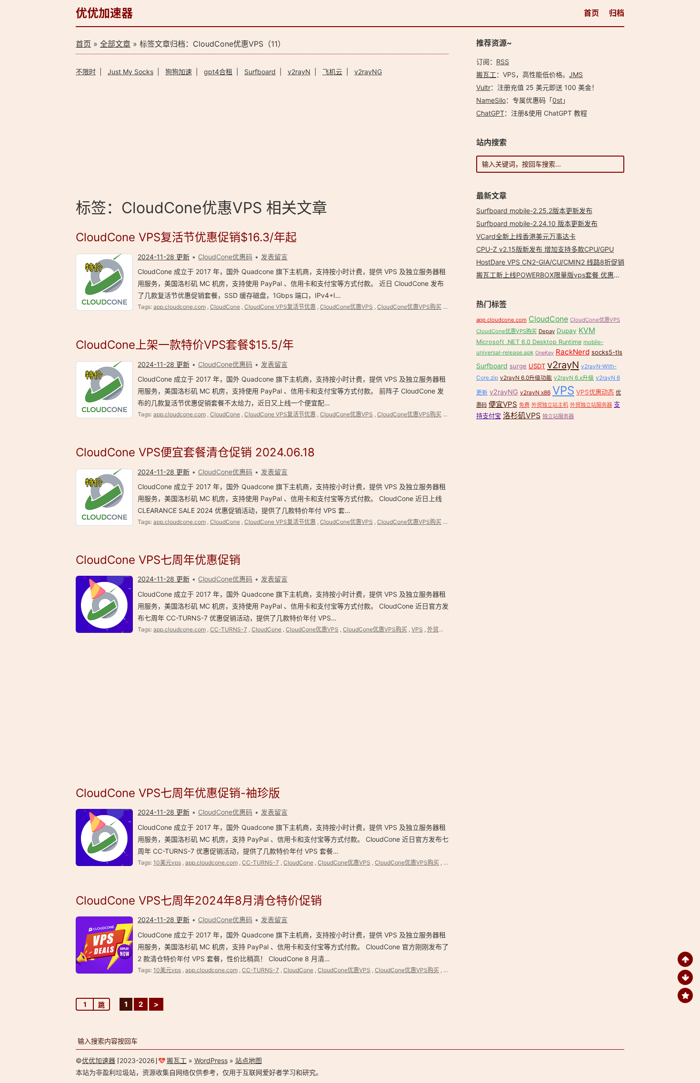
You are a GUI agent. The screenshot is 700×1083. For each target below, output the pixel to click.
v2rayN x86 (535, 392)
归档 (616, 13)
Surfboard (260, 72)
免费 (524, 405)
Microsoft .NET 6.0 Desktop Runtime (528, 341)
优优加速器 (104, 13)
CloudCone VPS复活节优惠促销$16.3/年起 (186, 237)
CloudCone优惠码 (225, 257)
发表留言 (274, 257)
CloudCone (225, 306)
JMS (576, 74)
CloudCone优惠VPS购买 (409, 306)
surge (518, 366)
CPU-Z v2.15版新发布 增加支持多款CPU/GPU (545, 249)
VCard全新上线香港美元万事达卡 (526, 236)
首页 (591, 13)
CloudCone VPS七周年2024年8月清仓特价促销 (199, 900)
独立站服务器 (558, 416)
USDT (537, 366)
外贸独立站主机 (447, 629)
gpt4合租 (218, 72)
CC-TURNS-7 (228, 629)
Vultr (483, 87)
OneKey (544, 353)
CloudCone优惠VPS (346, 306)
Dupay (567, 331)
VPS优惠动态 (595, 392)
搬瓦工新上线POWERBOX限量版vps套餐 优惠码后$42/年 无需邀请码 (580, 275)
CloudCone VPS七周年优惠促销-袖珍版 (178, 793)
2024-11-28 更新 (164, 257)
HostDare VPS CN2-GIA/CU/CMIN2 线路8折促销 (550, 262)
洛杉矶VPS (521, 415)
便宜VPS (503, 404)
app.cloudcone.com (179, 306)
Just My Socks (130, 72)
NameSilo (491, 100)
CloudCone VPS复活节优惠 (280, 306)
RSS (502, 62)
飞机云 (332, 72)
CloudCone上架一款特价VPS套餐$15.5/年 (185, 345)
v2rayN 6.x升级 (574, 377)
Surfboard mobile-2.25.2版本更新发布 (534, 211)
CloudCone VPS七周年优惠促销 (158, 560)
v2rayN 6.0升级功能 (526, 377)
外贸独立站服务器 (591, 405)
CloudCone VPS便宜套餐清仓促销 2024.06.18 (195, 452)
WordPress (211, 1060)
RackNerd (573, 351)
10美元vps (167, 862)
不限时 (86, 72)
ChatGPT (490, 113)
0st (557, 100)
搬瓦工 (486, 74)
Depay (547, 331)
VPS (417, 629)
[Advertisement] (262, 135)
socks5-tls (606, 352)
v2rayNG (368, 72)
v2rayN (299, 72)
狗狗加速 (178, 72)
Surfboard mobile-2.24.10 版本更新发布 (537, 223)
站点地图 (248, 1060)
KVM (587, 330)
